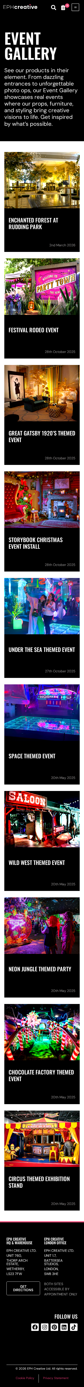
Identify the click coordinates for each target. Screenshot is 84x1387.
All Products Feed (44, 1344)
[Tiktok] (74, 1327)
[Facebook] (35, 1327)
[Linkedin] (64, 1327)
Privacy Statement (55, 1378)
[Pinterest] (54, 1327)
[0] (63, 7)
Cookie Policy (25, 1378)
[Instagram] (44, 1327)
